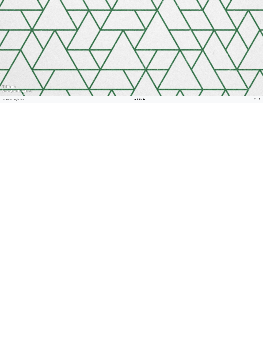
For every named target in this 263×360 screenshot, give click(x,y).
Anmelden (7, 99)
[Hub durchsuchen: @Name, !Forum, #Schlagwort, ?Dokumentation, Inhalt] (255, 99)
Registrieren (19, 99)
